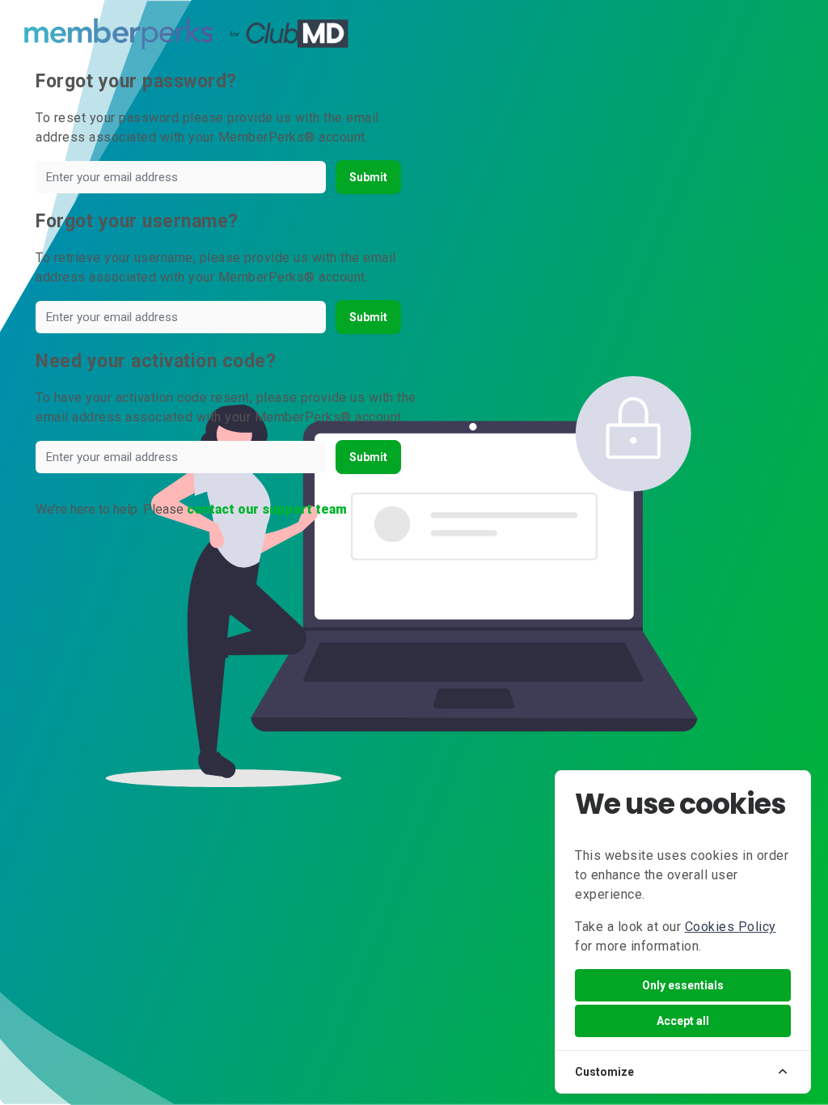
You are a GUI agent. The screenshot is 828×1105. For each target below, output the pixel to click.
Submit (368, 177)
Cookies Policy (730, 926)
